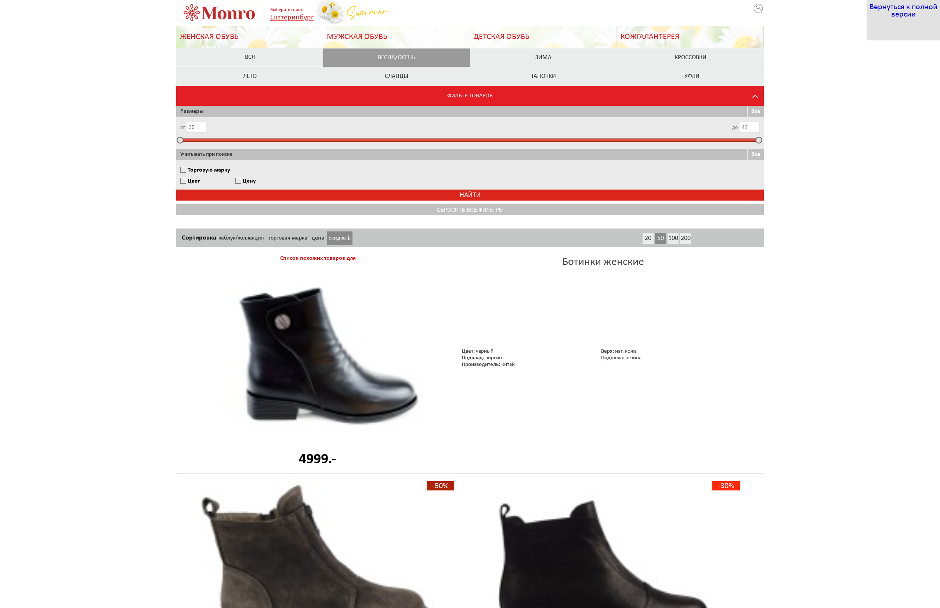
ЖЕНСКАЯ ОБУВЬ (209, 37)
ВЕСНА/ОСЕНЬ (396, 57)
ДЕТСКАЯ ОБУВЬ (501, 37)
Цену (249, 181)
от (182, 127)
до (735, 127)
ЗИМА (543, 57)
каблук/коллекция (241, 238)
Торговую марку (209, 170)
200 (686, 238)
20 (648, 238)
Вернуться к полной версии (903, 11)
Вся (250, 57)
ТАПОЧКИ (543, 76)
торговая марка (287, 238)
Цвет (194, 181)
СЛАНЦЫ (396, 76)
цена (318, 238)
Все (755, 111)
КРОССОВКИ (690, 57)
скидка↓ (340, 238)
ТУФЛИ (690, 76)
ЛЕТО (250, 76)
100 (673, 238)
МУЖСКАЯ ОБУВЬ (357, 37)
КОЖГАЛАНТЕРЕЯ (650, 37)
